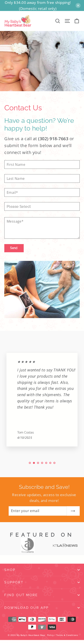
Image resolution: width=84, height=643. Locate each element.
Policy (50, 635)
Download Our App (26, 607)
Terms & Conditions (67, 635)
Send (13, 248)
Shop (10, 570)
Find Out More (21, 595)
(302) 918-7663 (53, 139)
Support (13, 582)
